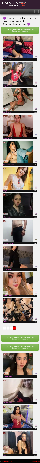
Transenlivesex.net (6, 461)
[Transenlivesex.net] (14, 4)
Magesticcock (7, 86)
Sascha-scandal (8, 243)
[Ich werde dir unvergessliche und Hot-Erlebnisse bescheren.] (20, 126)
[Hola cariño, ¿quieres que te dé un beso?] (20, 442)
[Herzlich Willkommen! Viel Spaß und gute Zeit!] (20, 231)
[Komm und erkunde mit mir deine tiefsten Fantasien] (20, 283)
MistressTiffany (7, 296)
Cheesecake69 (7, 376)
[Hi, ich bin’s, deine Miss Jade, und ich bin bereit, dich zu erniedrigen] (20, 152)
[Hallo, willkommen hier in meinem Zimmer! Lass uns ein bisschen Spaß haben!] (20, 364)
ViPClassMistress (8, 322)
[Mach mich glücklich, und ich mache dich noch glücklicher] (20, 204)
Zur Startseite (36, 461)
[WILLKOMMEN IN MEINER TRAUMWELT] (20, 309)
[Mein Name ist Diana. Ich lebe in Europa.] (20, 257)
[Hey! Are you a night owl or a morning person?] (20, 178)
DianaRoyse (7, 269)
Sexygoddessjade (8, 164)
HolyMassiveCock (8, 429)
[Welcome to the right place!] (20, 47)
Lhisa (4, 455)
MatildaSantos (7, 138)
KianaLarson (7, 59)
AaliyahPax (6, 191)
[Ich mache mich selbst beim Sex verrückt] (20, 390)
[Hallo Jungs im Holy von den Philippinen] (20, 416)
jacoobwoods (7, 112)
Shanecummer (7, 402)
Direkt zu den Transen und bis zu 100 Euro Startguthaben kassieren (20, 30)
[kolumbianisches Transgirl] (20, 99)
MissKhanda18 (7, 217)
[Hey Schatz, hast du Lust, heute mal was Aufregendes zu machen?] (20, 73)
